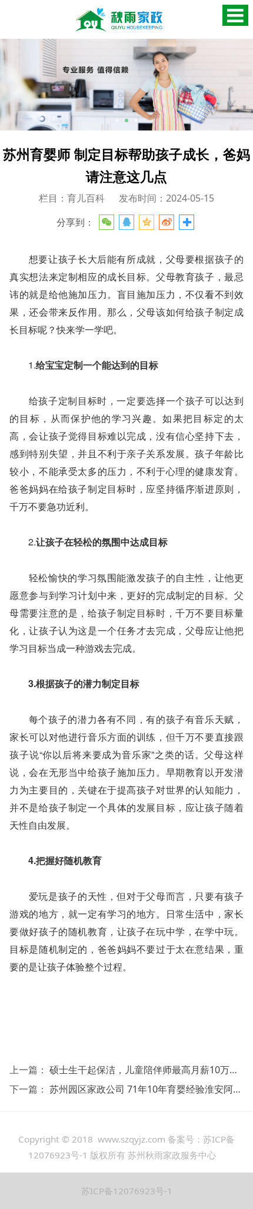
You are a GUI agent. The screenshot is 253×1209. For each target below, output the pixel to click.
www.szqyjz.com (131, 1139)
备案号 (181, 1139)
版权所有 (107, 1155)
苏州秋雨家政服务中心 (172, 1155)
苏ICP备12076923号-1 (126, 1191)
